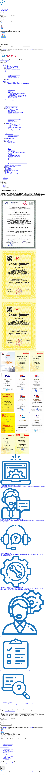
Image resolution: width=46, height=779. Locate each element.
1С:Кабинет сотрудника (10, 166)
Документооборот (11, 88)
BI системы (10, 159)
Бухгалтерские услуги (9, 138)
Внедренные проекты (7, 176)
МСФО (9, 91)
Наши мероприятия (12, 76)
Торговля (9, 149)
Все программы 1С (11, 142)
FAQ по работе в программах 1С (14, 127)
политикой (31, 23)
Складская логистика (12, 87)
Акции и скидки (6, 757)
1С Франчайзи (8, 68)
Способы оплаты (6, 759)
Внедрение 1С (8, 99)
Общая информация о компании (11, 66)
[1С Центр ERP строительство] (22, 371)
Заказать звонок (3, 16)
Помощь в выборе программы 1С (14, 117)
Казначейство (10, 92)
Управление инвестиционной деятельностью (17, 95)
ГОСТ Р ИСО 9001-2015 (10, 711)
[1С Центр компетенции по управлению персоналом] (7, 412)
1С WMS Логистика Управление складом (16, 152)
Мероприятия (8, 73)
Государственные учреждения (14, 155)
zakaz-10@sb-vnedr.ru (4, 10)
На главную (5, 64)
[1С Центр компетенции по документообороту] (22, 412)
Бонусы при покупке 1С (8, 758)
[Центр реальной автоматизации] (7, 432)
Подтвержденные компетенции (11, 67)
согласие (4, 23)
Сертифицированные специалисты (12, 69)
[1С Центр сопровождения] (37, 432)
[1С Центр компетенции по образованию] (7, 391)
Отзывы (7, 71)
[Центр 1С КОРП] (22, 453)
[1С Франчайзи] (22, 432)
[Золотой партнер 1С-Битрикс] (7, 371)
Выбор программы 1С (9, 116)
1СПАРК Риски (8, 169)
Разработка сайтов (9, 134)
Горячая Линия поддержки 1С (14, 129)
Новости (7, 79)
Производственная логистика (14, 85)
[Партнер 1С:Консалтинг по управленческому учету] (18, 350)
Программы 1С (6, 140)
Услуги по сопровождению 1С (14, 124)
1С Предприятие (8, 141)
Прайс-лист (5, 178)
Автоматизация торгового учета (14, 84)
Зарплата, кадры (11, 145)
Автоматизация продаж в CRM (14, 97)
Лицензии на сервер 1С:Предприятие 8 (16, 161)
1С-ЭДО (7, 167)
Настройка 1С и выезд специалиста (15, 130)
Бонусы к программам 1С (13, 121)
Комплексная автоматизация (13, 143)
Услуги (4, 81)
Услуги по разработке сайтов (13, 135)
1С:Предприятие (3, 754)
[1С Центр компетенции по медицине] (22, 391)
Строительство (11, 153)
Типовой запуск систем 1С (13, 104)
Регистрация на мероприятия (14, 75)
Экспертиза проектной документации (15, 112)
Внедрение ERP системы (8, 744)
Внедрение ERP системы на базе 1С (15, 102)
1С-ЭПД (7, 171)
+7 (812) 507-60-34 (4, 9)
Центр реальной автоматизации (14, 119)
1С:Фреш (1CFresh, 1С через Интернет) (13, 165)
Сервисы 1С (5, 175)
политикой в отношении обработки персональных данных (33, 775)
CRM (9, 158)
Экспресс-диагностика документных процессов (17, 114)
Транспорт (10, 154)
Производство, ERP (12, 148)
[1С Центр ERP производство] (37, 371)
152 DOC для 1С (8, 172)
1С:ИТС (9, 126)
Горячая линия (6, 750)
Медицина (10, 157)
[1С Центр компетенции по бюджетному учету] (37, 391)
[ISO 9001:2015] (18, 248)
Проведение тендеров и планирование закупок (17, 96)
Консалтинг (7, 108)
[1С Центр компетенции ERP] (7, 453)
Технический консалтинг (13, 113)
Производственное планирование (15, 86)
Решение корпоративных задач (11, 82)
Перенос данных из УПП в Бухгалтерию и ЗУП (17, 101)
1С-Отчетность (6, 752)
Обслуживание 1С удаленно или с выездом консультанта (19, 128)
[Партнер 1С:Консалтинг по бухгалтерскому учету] (18, 299)
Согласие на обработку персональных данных (9, 763)
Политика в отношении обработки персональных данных (12, 762)
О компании (5, 65)
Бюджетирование (11, 90)
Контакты (5, 179)
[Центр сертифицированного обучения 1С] (37, 412)
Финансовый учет (11, 151)
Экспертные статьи (9, 72)
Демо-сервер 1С (11, 120)
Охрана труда (10, 146)
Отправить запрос (4, 706)
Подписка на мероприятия (13, 77)
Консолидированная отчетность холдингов (16, 93)
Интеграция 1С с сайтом (13, 136)
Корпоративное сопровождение (11, 106)
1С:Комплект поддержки (13, 125)
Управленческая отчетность (13, 94)
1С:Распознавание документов (11, 170)
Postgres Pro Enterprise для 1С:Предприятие (14, 173)
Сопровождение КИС (7, 745)
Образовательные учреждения (14, 156)
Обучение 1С (8, 132)
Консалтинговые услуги (13, 109)
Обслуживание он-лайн (8, 749)
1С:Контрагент (8, 168)
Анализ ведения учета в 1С (13, 111)
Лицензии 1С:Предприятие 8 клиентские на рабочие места (20, 160)
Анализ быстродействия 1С (11, 107)
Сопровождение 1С (9, 123)
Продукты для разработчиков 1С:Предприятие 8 (17, 163)
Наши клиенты (8, 70)
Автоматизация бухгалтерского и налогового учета (18, 83)
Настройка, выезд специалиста (9, 751)
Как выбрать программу (8, 756)
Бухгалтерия (10, 144)
